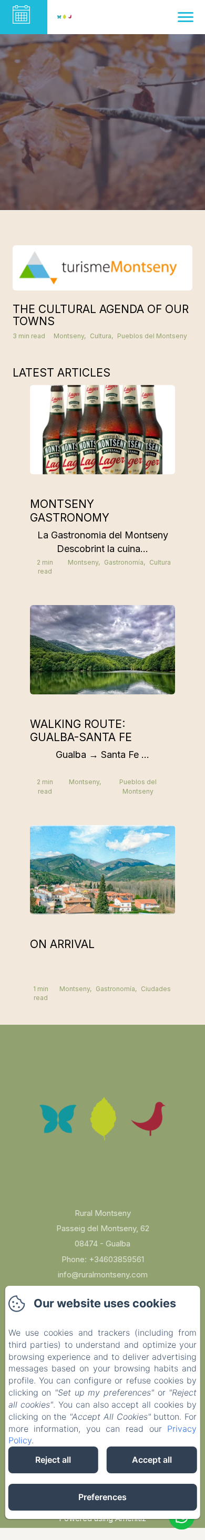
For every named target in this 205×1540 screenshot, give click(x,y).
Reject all (53, 1459)
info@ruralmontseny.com (103, 1274)
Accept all (152, 1459)
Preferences (102, 1497)
